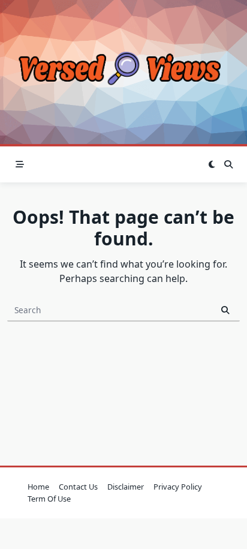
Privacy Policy (177, 486)
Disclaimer (125, 486)
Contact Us (78, 486)
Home (38, 486)
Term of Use (49, 498)
